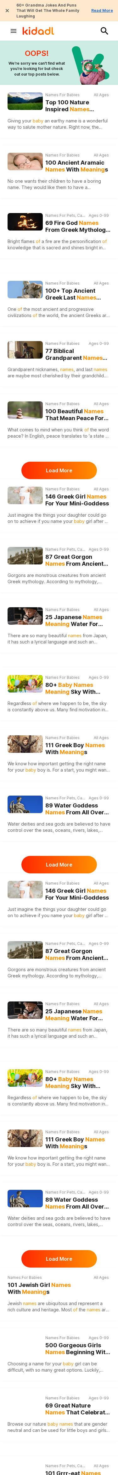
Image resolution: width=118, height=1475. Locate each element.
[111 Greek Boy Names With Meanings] (25, 744)
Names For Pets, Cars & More (65, 215)
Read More (102, 10)
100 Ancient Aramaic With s (76, 166)
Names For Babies (62, 94)
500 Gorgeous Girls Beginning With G (77, 1349)
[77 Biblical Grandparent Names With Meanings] (25, 350)
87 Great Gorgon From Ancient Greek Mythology (74, 561)
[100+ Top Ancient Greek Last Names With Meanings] (25, 289)
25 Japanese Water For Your (73, 621)
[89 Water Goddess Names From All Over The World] (25, 804)
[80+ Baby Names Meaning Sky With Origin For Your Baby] (25, 684)
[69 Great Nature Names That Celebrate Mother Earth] (25, 1404)
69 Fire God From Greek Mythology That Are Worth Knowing (77, 227)
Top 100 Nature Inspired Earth (67, 106)
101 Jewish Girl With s (39, 1288)
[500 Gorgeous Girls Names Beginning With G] (25, 1344)
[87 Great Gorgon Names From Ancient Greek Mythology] (25, 555)
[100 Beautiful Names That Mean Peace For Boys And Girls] (25, 410)
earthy (58, 120)
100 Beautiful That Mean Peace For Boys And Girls (74, 415)
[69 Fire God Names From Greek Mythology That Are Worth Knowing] (25, 222)
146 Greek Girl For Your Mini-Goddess (77, 500)
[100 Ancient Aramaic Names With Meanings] (25, 161)
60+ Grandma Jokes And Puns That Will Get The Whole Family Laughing (47, 10)
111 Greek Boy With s (75, 749)
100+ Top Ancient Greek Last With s (70, 294)
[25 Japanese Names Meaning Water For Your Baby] (25, 616)
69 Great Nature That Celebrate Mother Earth (77, 1409)
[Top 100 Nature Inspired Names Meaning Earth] (25, 101)
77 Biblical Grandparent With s (74, 355)
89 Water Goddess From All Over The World (74, 809)
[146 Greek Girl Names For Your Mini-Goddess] (25, 495)
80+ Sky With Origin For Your (73, 689)
